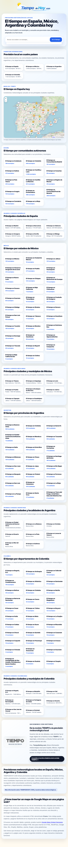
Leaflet (53, 137)
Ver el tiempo (56, 39)
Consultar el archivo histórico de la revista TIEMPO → (45, 759)
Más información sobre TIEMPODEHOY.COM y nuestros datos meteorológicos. (30, 790)
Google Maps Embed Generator (52, 822)
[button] (34, 116)
